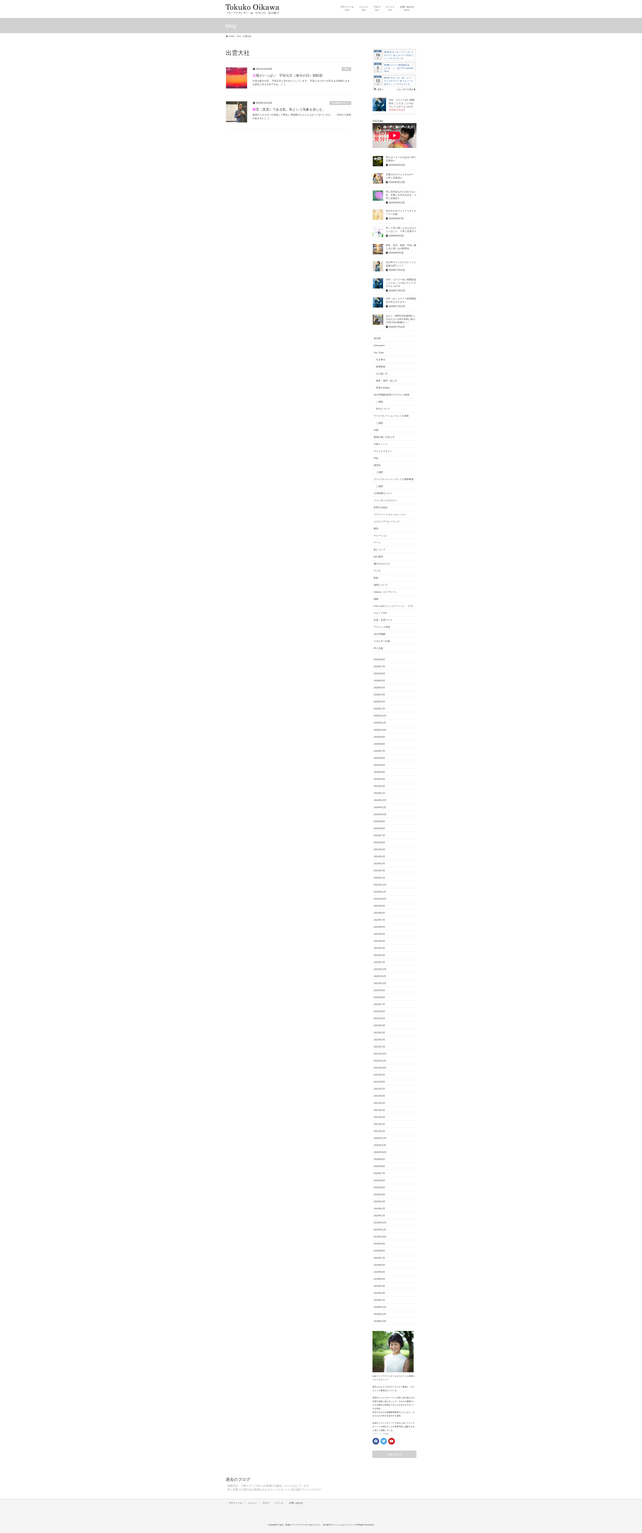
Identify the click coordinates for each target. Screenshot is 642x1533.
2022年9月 (379, 990)
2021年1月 (379, 1131)
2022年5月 (379, 1018)
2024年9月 (379, 821)
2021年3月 (379, 1117)
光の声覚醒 (379, 634)
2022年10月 (380, 983)
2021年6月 (379, 1095)
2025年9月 (379, 737)
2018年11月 (380, 1314)
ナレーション (381, 535)
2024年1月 (379, 877)
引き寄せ (380, 359)
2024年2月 (379, 870)
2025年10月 (380, 730)
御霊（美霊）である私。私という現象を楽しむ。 (289, 109)
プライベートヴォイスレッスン (390, 514)
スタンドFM (380, 613)
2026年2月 (379, 701)
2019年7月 (379, 1258)
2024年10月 (380, 814)
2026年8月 (379, 659)
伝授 (376, 430)
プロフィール (235, 1503)
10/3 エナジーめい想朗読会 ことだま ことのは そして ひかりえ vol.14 (401, 103)
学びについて (383, 408)
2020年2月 (379, 1208)
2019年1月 (379, 1300)
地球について (381, 585)
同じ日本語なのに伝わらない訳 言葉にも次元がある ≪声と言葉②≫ (401, 195)
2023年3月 (379, 948)
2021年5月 (379, 1103)
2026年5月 (379, 680)
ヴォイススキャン (383, 451)
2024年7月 (379, 835)
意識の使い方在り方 (384, 437)
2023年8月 (379, 913)
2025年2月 (379, 786)
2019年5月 (379, 1272)
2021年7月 (379, 1088)
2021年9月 (379, 1074)
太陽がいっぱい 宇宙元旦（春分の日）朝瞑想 (287, 75)
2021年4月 (379, 1110)
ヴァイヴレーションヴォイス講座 (391, 415)
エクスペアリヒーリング (386, 521)
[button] (378, 89)
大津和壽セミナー (340, 103)
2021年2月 (379, 1124)
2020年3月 (379, 1201)
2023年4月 (379, 941)
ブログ (265, 1503)
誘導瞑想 (380, 366)
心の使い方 (382, 373)
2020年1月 (379, 1215)
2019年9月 (379, 1243)
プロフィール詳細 (380, 1434)
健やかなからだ (382, 563)
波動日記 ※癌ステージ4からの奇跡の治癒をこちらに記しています (268, 1485)
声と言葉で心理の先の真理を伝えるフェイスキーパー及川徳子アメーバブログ (274, 1489)
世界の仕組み (383, 387)
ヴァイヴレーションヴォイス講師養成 (393, 479)
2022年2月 (379, 1039)
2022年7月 (379, 1004)
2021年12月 (380, 1053)
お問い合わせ (296, 1503)
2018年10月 (380, 1321)
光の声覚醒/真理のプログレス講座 (391, 394)
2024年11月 (380, 807)
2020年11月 (380, 1145)
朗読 (376, 528)
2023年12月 (380, 884)
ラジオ (377, 570)
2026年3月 (379, 694)
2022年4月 (379, 1025)
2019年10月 (380, 1236)
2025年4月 (379, 772)
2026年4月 (379, 687)
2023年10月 (380, 898)
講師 (376, 599)
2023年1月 (379, 962)
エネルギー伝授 (382, 641)
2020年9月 (379, 1159)
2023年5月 (379, 934)
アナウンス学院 (382, 627)
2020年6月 (379, 1180)
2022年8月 (379, 997)
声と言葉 (378, 648)
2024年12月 (380, 800)
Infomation (379, 345)
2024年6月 (379, 842)
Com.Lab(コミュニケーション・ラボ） (394, 606)
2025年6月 (379, 758)
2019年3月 (379, 1286)
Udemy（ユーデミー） (386, 592)
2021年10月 (380, 1067)
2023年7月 (379, 920)
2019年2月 (379, 1293)
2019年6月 (379, 1265)
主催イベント (381, 444)
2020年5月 (379, 1187)
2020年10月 (380, 1152)
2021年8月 (379, 1081)
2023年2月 (379, 955)
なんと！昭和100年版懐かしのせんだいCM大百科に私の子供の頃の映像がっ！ (401, 319)
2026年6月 (379, 673)
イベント (279, 1503)
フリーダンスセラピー (385, 500)
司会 (376, 458)
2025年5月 (379, 765)
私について (379, 549)
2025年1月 (379, 793)
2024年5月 (379, 849)
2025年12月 (380, 715)
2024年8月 (379, 828)
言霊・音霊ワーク (383, 620)
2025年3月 (379, 779)
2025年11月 (380, 722)
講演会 (377, 465)
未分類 (377, 338)
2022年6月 (379, 1011)
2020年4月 (379, 1194)
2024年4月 (379, 856)
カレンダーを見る (405, 89)
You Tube (379, 352)
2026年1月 (379, 708)
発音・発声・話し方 (386, 380)
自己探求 (378, 556)
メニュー (252, 1503)
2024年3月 (379, 863)
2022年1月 (379, 1046)
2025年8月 (379, 744)
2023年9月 (379, 905)
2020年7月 (379, 1173)
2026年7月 (379, 666)
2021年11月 (380, 1060)
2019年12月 (380, 1222)
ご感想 (379, 401)
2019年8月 (379, 1250)
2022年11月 (380, 976)
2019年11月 (380, 1229)
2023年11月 (380, 891)
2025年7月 (379, 751)
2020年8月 (379, 1166)
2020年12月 (380, 1138)
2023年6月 (379, 927)
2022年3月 (379, 1032)
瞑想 (346, 69)
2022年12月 (380, 969)
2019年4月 (379, 1279)
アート (377, 542)
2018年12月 (380, 1307)
